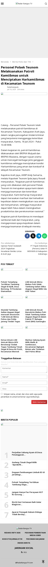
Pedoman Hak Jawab (35, 539)
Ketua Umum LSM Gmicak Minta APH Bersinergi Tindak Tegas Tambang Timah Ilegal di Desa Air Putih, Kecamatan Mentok (12, 346)
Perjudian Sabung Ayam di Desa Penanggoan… (27, 453)
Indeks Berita (23, 543)
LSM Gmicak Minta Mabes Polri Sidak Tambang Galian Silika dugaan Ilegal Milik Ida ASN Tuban (36, 286)
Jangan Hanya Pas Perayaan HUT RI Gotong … (27, 493)
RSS (25, 552)
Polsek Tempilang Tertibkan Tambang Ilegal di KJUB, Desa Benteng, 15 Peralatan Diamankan (11, 286)
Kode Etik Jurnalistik (12, 539)
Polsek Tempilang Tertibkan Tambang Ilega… (25, 483)
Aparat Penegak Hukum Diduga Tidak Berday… (27, 513)
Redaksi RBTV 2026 (12, 532)
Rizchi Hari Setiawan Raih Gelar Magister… (26, 503)
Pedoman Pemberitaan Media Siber (35, 533)
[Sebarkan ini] (27, 235)
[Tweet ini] (33, 235)
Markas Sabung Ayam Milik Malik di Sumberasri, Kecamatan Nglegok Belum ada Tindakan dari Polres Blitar (35, 346)
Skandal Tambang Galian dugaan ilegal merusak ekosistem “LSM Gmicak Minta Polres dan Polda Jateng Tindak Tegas (10, 316)
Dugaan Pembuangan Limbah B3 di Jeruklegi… (28, 473)
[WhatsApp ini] (44, 235)
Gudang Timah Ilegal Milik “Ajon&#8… (24, 463)
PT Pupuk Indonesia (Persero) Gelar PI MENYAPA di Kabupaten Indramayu (37, 248)
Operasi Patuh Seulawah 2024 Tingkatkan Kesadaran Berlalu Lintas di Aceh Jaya (11, 248)
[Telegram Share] (38, 235)
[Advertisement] (24, 32)
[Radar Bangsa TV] (24, 3)
